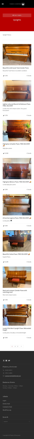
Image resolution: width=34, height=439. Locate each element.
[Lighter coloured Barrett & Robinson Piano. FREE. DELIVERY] (17, 90)
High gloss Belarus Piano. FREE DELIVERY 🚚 (17, 182)
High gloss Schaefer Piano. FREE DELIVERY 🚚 (16, 145)
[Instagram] (6, 361)
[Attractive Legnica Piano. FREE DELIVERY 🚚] (17, 204)
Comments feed (7, 407)
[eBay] (9, 361)
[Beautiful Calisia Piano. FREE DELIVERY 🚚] (17, 241)
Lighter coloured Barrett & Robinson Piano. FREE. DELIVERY (17, 105)
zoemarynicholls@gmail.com (13, 376)
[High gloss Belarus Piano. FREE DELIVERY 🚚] (17, 168)
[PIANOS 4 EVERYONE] (17, 4)
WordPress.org (7, 410)
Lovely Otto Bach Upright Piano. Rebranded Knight (17, 329)
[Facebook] (4, 361)
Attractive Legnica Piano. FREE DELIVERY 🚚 (17, 218)
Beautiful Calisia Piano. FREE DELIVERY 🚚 (16, 254)
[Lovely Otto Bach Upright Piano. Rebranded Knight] (17, 315)
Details (29, 76)
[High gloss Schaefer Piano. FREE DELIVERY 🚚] (17, 130)
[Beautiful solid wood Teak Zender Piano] (17, 54)
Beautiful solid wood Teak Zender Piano (16, 68)
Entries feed (6, 404)
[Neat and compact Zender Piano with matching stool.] (17, 277)
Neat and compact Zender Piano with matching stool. (15, 291)
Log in (4, 400)
